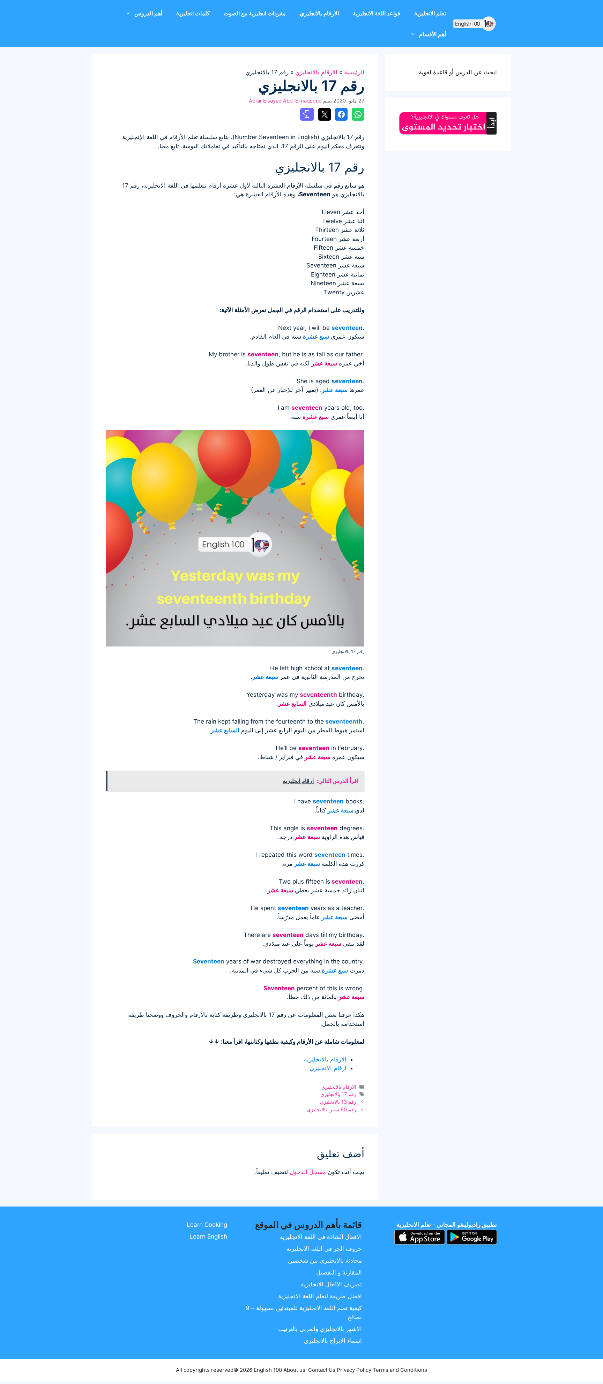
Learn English (208, 1236)
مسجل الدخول (308, 1172)
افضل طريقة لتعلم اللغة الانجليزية (320, 1296)
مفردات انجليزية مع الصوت (255, 13)
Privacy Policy (354, 1370)
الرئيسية (354, 72)
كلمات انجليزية (193, 13)
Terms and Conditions (400, 1370)
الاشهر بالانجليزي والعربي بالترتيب (320, 1328)
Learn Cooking (207, 1224)
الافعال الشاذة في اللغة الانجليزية (321, 1236)
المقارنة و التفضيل (339, 1272)
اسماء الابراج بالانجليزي (333, 1340)
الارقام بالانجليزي (319, 13)
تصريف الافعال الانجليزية (331, 1284)
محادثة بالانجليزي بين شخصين (325, 1260)
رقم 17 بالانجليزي (338, 1094)
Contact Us (321, 1370)
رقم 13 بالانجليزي (338, 1102)
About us (294, 1370)
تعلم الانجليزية (430, 13)
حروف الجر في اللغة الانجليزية (324, 1248)
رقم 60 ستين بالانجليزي (331, 1109)
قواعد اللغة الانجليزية (376, 13)
